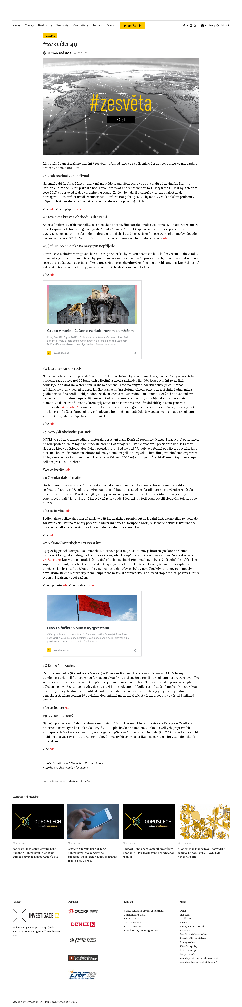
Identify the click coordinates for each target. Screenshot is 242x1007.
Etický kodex (187, 942)
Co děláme (186, 918)
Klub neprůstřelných (217, 25)
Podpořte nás (132, 25)
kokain (74, 781)
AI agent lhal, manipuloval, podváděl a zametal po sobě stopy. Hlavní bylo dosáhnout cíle (201, 852)
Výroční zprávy (189, 946)
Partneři (185, 930)
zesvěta (86, 781)
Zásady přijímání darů (193, 938)
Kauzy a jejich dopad (192, 926)
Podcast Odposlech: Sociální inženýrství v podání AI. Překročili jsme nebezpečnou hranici (148, 852)
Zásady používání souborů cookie (199, 958)
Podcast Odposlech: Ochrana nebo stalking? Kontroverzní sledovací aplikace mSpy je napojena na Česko (35, 852)
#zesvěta (50, 35)
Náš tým (185, 914)
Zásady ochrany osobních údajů (198, 962)
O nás (183, 910)
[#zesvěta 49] (121, 106)
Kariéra (184, 922)
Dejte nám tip (188, 950)
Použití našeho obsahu (193, 934)
